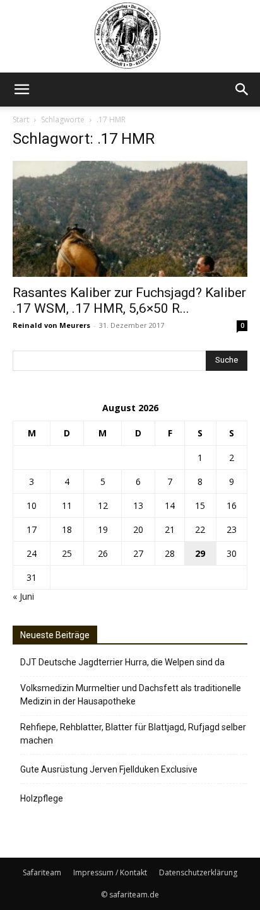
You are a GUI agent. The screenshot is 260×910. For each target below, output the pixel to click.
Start (21, 119)
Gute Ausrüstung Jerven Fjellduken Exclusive (109, 769)
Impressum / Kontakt (110, 872)
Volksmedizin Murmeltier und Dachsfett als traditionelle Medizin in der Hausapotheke (130, 694)
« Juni (23, 596)
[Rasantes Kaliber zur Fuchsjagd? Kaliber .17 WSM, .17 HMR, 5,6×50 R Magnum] (130, 219)
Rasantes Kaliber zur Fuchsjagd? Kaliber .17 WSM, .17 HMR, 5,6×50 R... (129, 300)
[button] (21, 90)
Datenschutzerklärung (198, 872)
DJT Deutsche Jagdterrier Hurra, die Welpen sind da (122, 662)
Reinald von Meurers (51, 325)
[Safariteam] (130, 36)
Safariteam (42, 872)
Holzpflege (41, 798)
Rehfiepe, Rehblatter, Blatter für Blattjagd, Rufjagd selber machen (133, 733)
